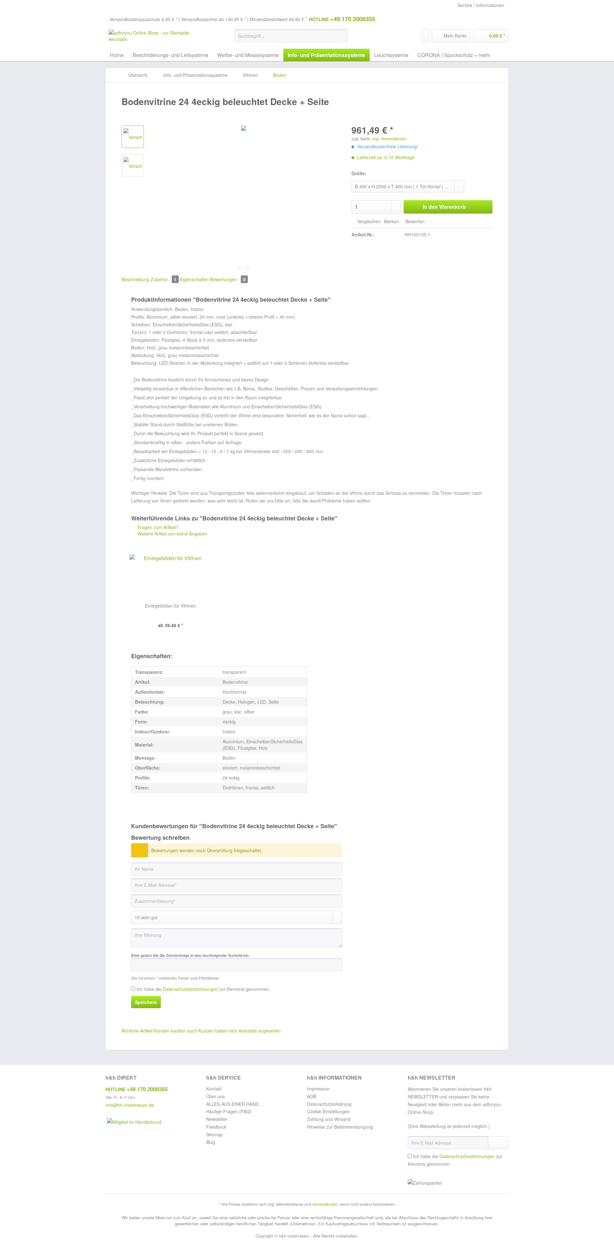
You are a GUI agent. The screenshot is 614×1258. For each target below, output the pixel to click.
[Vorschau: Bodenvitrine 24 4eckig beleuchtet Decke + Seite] (133, 137)
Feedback (216, 1126)
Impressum (318, 1088)
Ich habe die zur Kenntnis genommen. (203, 989)
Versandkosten (325, 1204)
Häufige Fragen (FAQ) (228, 1111)
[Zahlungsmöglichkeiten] (458, 1183)
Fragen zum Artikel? (157, 527)
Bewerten (414, 221)
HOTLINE (342, 18)
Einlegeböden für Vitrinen (170, 605)
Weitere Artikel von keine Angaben (171, 533)
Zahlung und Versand (328, 1119)
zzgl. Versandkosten (389, 138)
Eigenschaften (194, 279)
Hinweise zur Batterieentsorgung (340, 1126)
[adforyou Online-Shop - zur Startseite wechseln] (157, 37)
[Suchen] (342, 35)
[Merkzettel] (425, 35)
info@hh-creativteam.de (130, 1105)
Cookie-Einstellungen (328, 1111)
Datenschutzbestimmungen (190, 989)
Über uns (215, 1096)
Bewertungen (228, 279)
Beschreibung (135, 279)
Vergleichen (368, 221)
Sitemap (214, 1134)
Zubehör (164, 279)
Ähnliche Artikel (137, 1030)
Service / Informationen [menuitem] (481, 5)
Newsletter (217, 1119)
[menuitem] (291, 39)
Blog (210, 1142)
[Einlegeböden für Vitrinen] (170, 576)
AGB (311, 1096)
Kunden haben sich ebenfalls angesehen (239, 1030)
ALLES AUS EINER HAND (232, 1104)
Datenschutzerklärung (329, 1104)
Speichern (146, 1002)
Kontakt (214, 1088)
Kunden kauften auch (175, 1030)
